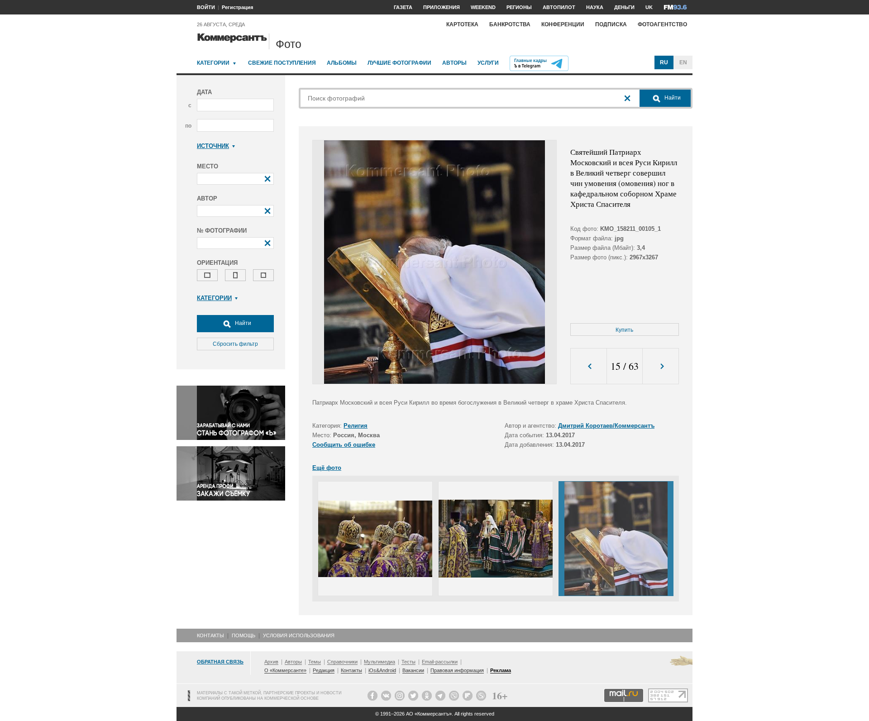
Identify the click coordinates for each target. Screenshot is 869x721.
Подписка (611, 24)
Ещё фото (326, 467)
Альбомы (342, 63)
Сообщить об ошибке (343, 444)
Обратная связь (220, 661)
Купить (624, 330)
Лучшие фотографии (399, 63)
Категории (213, 63)
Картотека (462, 24)
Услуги (488, 63)
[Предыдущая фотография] (588, 366)
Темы (314, 661)
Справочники (342, 661)
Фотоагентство (662, 24)
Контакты (210, 635)
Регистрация (237, 7)
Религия (356, 425)
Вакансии (413, 670)
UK (649, 7)
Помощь (243, 635)
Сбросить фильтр (235, 344)
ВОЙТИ (206, 7)
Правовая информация (457, 670)
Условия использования (298, 635)
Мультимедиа (379, 661)
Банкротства (509, 24)
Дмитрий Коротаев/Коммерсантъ (606, 425)
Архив (271, 661)
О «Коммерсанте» (285, 670)
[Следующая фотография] (660, 366)
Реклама (500, 670)
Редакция (323, 670)
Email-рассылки (440, 661)
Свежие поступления (282, 63)
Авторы (454, 63)
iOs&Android (382, 670)
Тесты (408, 661)
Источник (213, 146)
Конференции (562, 24)
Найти (242, 323)
